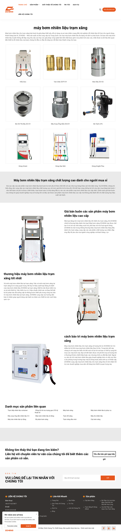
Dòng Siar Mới (60, 166)
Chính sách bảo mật (87, 528)
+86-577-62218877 (11, 504)
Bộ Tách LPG (98, 124)
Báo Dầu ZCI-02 (98, 82)
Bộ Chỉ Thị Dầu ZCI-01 (23, 124)
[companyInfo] (10, 9)
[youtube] (109, 528)
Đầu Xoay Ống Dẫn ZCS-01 (60, 124)
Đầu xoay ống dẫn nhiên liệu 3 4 (18, 416)
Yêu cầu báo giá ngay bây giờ (104, 455)
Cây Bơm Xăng (89, 500)
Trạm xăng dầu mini (69, 419)
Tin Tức (67, 5)
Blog (53, 511)
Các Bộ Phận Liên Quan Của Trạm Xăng (108, 508)
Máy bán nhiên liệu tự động (17, 419)
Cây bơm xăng (95, 419)
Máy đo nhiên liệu (97, 416)
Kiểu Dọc (23, 82)
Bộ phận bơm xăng (41, 419)
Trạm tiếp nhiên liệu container (18, 410)
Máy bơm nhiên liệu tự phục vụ (101, 410)
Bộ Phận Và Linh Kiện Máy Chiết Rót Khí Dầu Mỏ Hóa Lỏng (108, 502)
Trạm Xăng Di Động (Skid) (91, 508)
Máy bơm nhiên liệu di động (44, 416)
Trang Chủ (22, 5)
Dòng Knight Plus (98, 166)
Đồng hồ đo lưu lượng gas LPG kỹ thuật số (46, 411)
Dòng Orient (23, 166)
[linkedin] (114, 528)
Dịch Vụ (76, 5)
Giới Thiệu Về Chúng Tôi (51, 5)
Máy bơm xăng (68, 410)
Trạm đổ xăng (67, 416)
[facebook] (104, 528)
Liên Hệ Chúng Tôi (25, 14)
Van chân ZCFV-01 (60, 82)
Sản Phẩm (34, 5)
